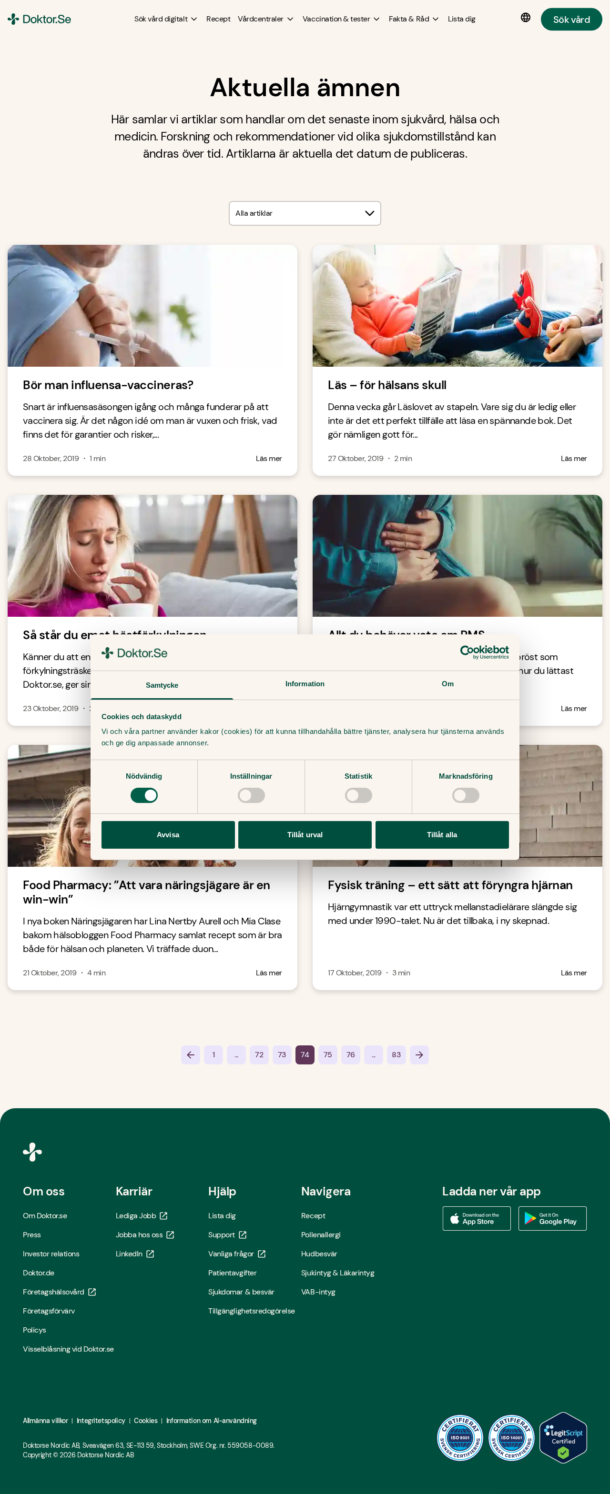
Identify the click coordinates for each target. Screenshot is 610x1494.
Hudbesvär (319, 1254)
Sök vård (571, 19)
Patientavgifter (232, 1273)
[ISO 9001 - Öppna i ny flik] (460, 1438)
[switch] (251, 795)
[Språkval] (527, 17)
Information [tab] (305, 684)
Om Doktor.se (45, 1216)
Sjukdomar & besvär (241, 1292)
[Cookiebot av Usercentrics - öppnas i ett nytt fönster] (467, 652)
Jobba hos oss (139, 1235)
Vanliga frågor (231, 1254)
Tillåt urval (305, 835)
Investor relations (51, 1254)
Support (221, 1235)
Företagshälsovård (53, 1292)
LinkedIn (129, 1254)
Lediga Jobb (136, 1216)
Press (32, 1235)
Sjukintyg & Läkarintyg (337, 1273)
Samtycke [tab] (162, 685)
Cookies (145, 1420)
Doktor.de (38, 1273)
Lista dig (222, 1216)
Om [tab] (448, 684)
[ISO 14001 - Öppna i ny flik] (512, 1438)
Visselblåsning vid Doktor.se (68, 1349)
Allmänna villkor (45, 1420)
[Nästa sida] (419, 1054)
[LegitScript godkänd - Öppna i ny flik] (563, 1438)
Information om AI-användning (211, 1420)
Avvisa (168, 835)
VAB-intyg (318, 1292)
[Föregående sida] (190, 1054)
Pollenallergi (321, 1235)
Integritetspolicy (101, 1420)
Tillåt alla (442, 835)
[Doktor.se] (39, 19)
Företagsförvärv (49, 1311)
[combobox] (305, 213)
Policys (34, 1330)
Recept (313, 1216)
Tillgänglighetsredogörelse (251, 1311)
